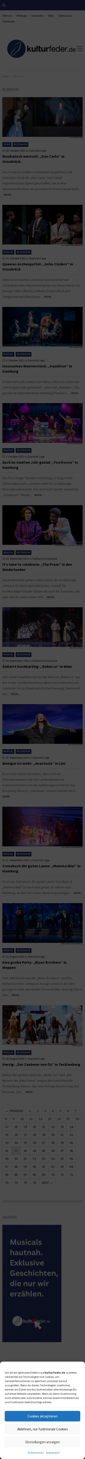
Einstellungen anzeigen (42, 1442)
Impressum (53, 1452)
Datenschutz (36, 1452)
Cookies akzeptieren (42, 1416)
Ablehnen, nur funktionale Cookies (42, 1429)
